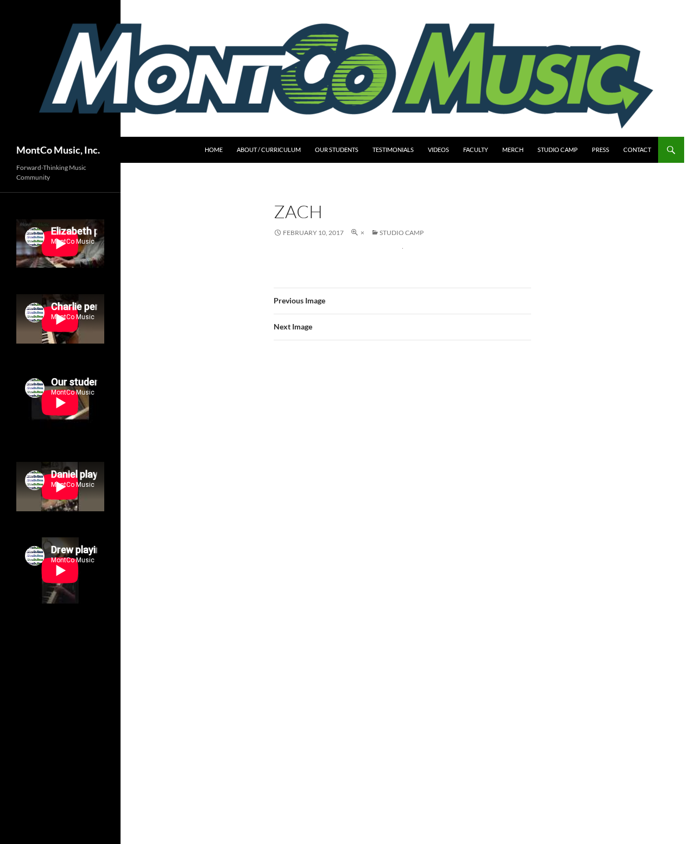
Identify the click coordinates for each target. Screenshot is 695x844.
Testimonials (393, 149)
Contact (637, 149)
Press (600, 149)
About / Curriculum (269, 149)
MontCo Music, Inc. (58, 150)
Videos (438, 149)
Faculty (475, 149)
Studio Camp (558, 149)
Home (214, 149)
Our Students (336, 149)
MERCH (512, 149)
